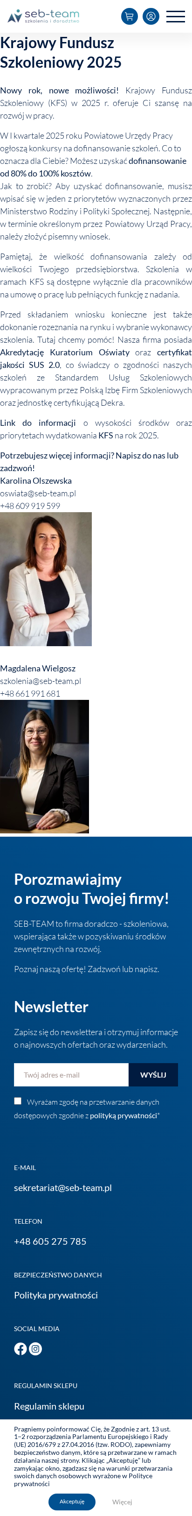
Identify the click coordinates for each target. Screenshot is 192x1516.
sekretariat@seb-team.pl (63, 1187)
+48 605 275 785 (50, 1241)
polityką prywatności (123, 1115)
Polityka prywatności (56, 1294)
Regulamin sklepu (49, 1405)
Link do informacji (38, 422)
